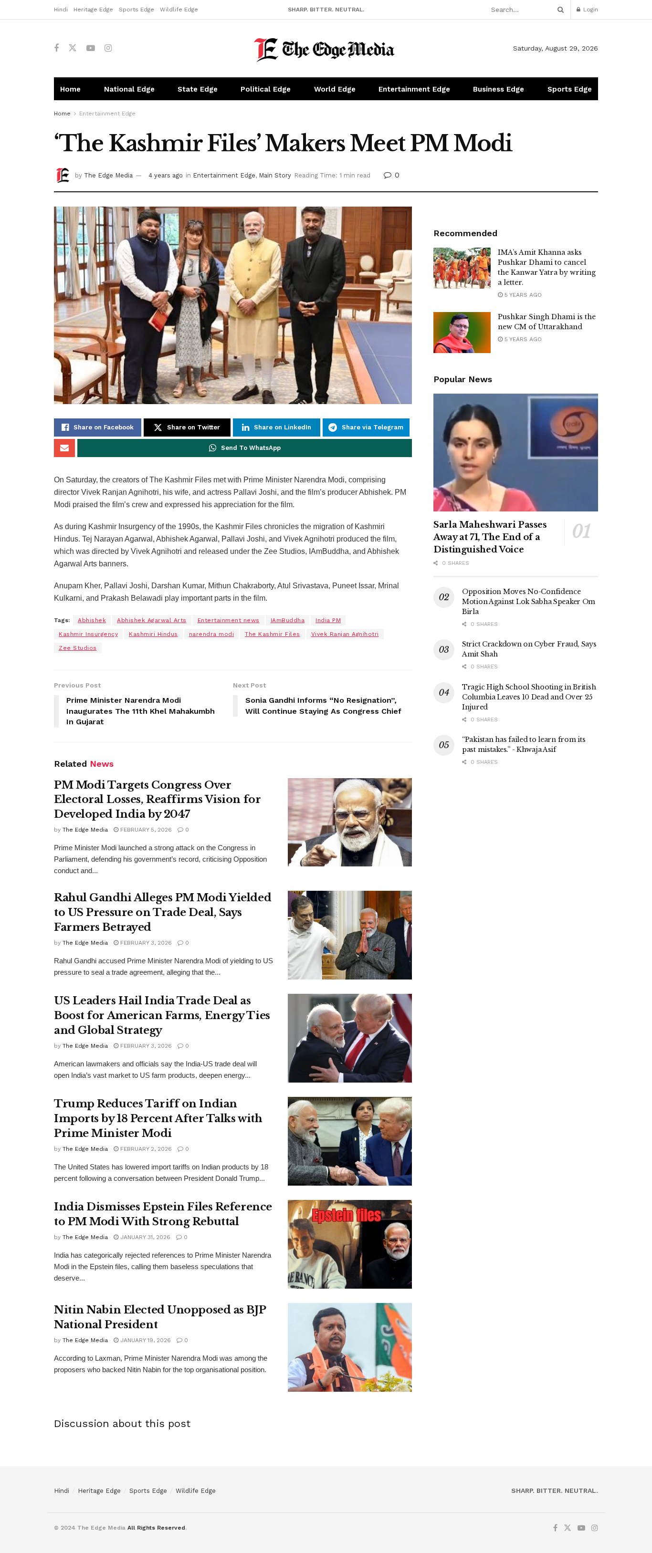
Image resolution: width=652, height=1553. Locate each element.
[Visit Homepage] (326, 48)
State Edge (198, 89)
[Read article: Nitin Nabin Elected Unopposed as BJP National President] (350, 1347)
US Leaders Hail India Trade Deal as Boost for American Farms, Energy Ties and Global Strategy (162, 1015)
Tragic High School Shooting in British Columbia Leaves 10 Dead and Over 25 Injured (529, 697)
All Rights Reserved (156, 1527)
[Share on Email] (64, 448)
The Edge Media (108, 175)
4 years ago (165, 175)
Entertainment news (229, 620)
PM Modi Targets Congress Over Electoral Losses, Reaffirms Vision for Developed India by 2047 (157, 800)
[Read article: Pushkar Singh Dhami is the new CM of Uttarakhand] (462, 332)
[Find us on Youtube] (90, 48)
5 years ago (522, 295)
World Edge (335, 89)
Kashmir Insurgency (88, 634)
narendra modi (211, 634)
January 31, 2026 (144, 1237)
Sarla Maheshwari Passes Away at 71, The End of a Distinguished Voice (490, 537)
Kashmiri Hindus (153, 634)
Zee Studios (78, 648)
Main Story (275, 175)
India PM (328, 620)
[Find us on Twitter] (72, 48)
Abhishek (92, 620)
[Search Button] (559, 9)
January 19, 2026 (144, 1340)
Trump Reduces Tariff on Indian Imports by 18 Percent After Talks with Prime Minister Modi (158, 1118)
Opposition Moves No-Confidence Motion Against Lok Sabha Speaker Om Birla (528, 601)
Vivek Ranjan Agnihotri (345, 634)
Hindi (61, 9)
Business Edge (498, 89)
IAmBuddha (288, 620)
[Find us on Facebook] (56, 48)
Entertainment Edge (414, 89)
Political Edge (266, 89)
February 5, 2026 (145, 829)
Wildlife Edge (179, 9)
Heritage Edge (93, 9)
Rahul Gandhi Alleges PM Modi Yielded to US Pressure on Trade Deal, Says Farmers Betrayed (162, 912)
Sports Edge (136, 9)
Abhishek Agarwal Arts (152, 620)
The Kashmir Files (272, 634)
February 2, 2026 (145, 1149)
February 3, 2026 (145, 942)
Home (70, 89)
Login (589, 9)
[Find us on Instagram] (108, 48)
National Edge (129, 89)
